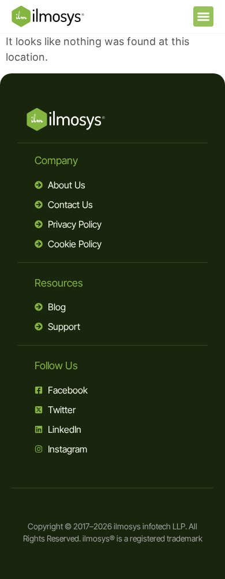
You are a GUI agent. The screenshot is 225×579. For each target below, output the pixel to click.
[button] (203, 16)
